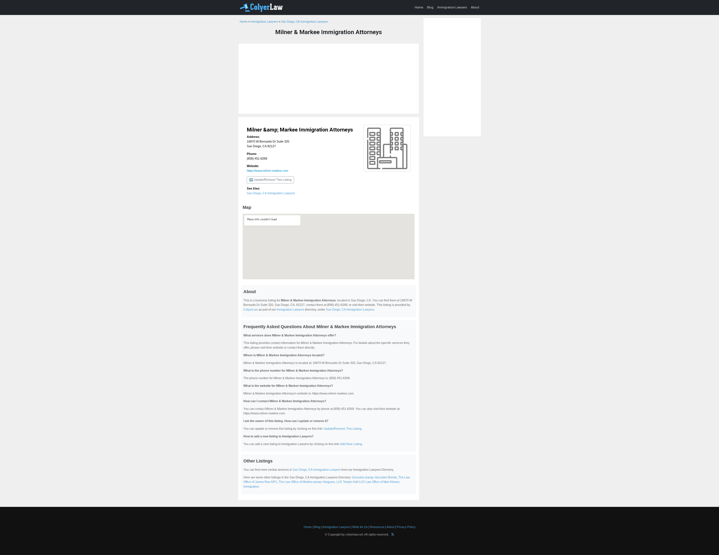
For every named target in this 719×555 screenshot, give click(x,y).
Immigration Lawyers (452, 7)
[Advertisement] (328, 78)
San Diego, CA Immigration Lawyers (304, 21)
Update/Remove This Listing (342, 428)
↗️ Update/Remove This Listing (270, 179)
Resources (377, 527)
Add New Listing (351, 444)
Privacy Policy (406, 527)
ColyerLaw (250, 309)
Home (419, 7)
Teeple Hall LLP (353, 481)
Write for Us (360, 527)
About (475, 7)
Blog (430, 7)
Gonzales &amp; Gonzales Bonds (374, 477)
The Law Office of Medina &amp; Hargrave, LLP (310, 481)
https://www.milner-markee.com (267, 170)
